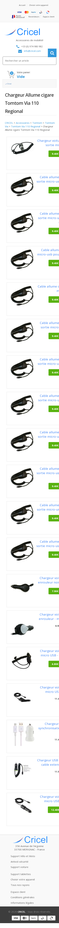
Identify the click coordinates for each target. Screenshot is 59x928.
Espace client (48, 16)
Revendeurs (34, 16)
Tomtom (37, 122)
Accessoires (23, 122)
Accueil (22, 5)
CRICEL (9, 122)
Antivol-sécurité (19, 861)
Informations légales (22, 902)
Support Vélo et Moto (23, 856)
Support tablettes (21, 874)
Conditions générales (22, 897)
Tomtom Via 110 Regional (25, 126)
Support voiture (19, 867)
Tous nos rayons (20, 885)
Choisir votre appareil (38, 5)
